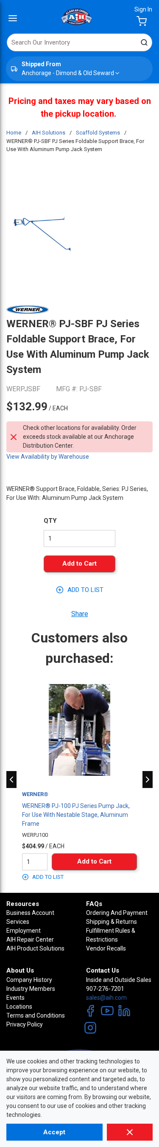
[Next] (147, 779)
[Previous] (11, 779)
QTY (50, 520)
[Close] (130, 1132)
